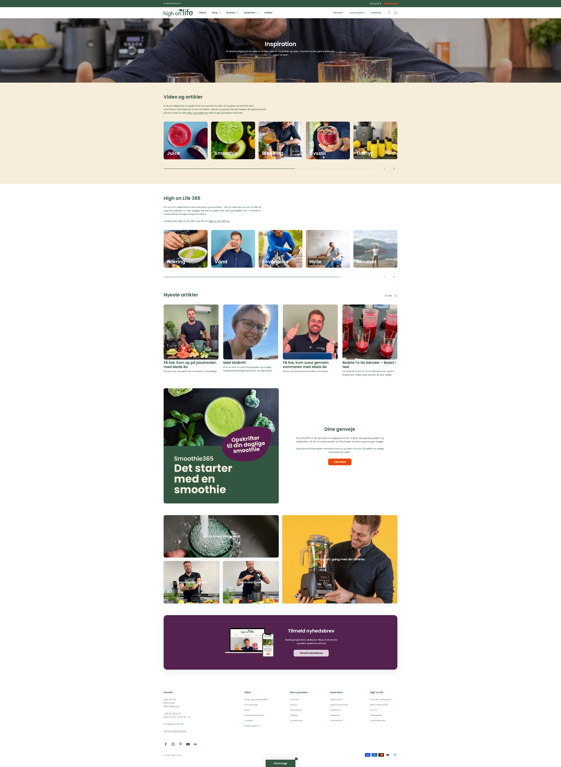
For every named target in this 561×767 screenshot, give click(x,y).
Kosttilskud (296, 709)
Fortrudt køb (251, 704)
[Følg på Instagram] (173, 744)
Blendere (338, 12)
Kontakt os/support (381, 699)
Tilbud (202, 12)
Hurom (293, 704)
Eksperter (335, 715)
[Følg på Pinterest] (180, 744)
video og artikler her (197, 112)
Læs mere (340, 461)
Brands (231, 12)
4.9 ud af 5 (375, 3)
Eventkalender (377, 720)
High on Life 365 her (219, 221)
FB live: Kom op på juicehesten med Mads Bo (190, 364)
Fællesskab (376, 715)
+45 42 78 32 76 (172, 713)
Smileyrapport (252, 725)
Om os (373, 709)
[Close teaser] (296, 758)
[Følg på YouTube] (188, 744)
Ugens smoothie (339, 704)
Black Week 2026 (379, 704)
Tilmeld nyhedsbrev (311, 653)
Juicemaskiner (357, 12)
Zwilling (294, 715)
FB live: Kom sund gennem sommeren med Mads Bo (306, 364)
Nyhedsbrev (336, 720)
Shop (215, 12)
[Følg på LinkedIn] (195, 744)
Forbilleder (376, 12)
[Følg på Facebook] (166, 744)
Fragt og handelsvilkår (256, 699)
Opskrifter (250, 12)
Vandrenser (296, 720)
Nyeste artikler (181, 294)
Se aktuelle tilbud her (172, 3)
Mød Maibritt (234, 362)
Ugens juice (336, 699)
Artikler (268, 12)
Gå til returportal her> (175, 731)
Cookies (248, 720)
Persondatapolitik (253, 715)
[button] (280, 763)
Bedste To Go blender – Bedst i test (369, 364)
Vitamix (294, 699)
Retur (247, 709)
